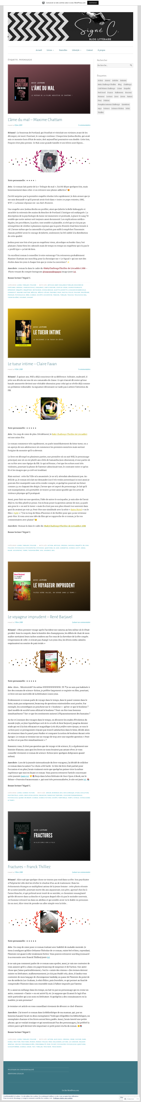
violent (30, 297)
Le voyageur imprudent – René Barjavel (40, 617)
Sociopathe (47, 295)
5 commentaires (84, 369)
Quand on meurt (25, 798)
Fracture (17, 1042)
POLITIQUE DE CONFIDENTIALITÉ (21, 1070)
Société (40, 295)
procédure (85, 292)
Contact (89, 50)
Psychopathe (30, 548)
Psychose (40, 548)
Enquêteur (27, 290)
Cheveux (71, 545)
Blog (60, 1039)
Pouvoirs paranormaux (73, 795)
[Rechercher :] (115, 65)
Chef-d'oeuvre (50, 287)
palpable (53, 292)
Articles (51, 285)
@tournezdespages (52, 272)
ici (74, 272)
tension (56, 295)
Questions (49, 548)
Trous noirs (57, 1047)
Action (50, 545)
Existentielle (13, 795)
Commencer (93, 3)
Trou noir (47, 1047)
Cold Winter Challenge (106, 88)
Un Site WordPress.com (70, 1090)
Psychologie (20, 295)
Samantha (64, 548)
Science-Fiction (29, 793)
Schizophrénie (13, 1047)
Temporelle (62, 798)
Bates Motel (76, 509)
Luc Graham (73, 1042)
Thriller (63, 295)
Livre (116, 97)
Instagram (37, 290)
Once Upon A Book (31, 795)
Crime (72, 1039)
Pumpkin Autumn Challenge (109, 104)
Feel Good (101, 93)
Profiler (11, 295)
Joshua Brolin (47, 290)
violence (22, 297)
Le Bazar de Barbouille (77, 290)
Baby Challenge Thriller (64, 285)
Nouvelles (63, 50)
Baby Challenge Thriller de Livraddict (69, 434)
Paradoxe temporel (55, 795)
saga (99, 108)
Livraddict (12, 292)
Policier (77, 292)
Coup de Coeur (61, 287)
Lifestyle (75, 50)
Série (27, 295)
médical (34, 292)
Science (33, 295)
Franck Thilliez (42, 1042)
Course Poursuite (75, 287)
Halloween (57, 1042)
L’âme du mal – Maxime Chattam (35, 119)
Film (87, 545)
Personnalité (40, 1044)
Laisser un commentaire (81, 622)
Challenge (39, 287)
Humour (101, 97)
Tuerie (25, 550)
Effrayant (11, 290)
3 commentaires (84, 125)
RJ (54, 548)
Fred (50, 1042)
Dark (84, 1039)
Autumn (123, 80)
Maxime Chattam (23, 292)
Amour (48, 793)
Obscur (18, 1044)
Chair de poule (29, 287)
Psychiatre (61, 1044)
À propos (101, 50)
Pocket (53, 1044)
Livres (49, 50)
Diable (10, 1042)
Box (61, 793)
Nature (129, 97)
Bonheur (55, 793)
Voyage (76, 798)
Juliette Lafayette (61, 290)
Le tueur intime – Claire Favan (32, 364)
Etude (77, 793)
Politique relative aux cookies (62, 1098)
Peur (59, 292)
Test (33, 1047)
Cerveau (19, 287)
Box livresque (69, 793)
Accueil (39, 50)
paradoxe (43, 795)
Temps (70, 798)
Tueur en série (13, 297)
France (32, 1042)
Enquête (19, 290)
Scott (78, 548)
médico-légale (43, 292)
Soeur (29, 1047)
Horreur (128, 93)
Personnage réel (28, 1044)
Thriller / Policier (29, 285)
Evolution (85, 793)
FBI (84, 545)
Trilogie (70, 295)
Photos (65, 292)
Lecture (65, 1042)
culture (78, 1039)
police (70, 292)
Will (53, 550)
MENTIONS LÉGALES (16, 1074)
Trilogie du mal (80, 295)
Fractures (25, 1042)
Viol (41, 550)
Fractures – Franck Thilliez (29, 867)
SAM (57, 548)
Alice (56, 1039)
